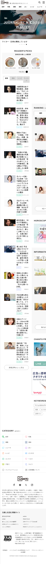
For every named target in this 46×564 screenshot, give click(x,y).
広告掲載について (34, 470)
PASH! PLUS (26, 519)
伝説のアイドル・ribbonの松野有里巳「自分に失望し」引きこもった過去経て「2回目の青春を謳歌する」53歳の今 (23, 327)
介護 (36, 409)
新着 (6, 78)
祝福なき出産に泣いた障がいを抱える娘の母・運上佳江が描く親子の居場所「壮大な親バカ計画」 (22, 280)
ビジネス (31, 453)
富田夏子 (26, 337)
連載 (14, 7)
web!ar (25, 516)
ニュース (39, 7)
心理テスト (38, 413)
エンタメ (19, 103)
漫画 (20, 7)
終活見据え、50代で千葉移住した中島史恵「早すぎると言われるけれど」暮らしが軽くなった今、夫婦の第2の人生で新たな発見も (23, 229)
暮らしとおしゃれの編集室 (9, 521)
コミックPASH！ (6, 526)
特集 (8, 7)
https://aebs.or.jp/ (20, 543)
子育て (7, 464)
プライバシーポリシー (37, 550)
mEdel (3, 519)
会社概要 (23, 552)
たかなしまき (25, 195)
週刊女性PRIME (6, 516)
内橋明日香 (26, 127)
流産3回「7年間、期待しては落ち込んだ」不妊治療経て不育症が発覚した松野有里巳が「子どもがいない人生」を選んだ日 (22, 351)
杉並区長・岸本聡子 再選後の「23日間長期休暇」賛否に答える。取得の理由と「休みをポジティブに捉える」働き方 (23, 116)
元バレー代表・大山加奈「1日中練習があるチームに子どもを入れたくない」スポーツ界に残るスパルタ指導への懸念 (22, 184)
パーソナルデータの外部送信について (20, 550)
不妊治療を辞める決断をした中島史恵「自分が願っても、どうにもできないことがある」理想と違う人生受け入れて (22, 303)
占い (25, 7)
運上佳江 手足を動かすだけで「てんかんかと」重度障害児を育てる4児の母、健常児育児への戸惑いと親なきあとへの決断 (22, 256)
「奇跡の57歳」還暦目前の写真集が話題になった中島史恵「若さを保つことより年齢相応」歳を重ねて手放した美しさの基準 (23, 160)
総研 (3, 7)
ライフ (18, 267)
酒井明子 (26, 103)
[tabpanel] (23, 26)
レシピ (32, 7)
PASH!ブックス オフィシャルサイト (32, 526)
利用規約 (5, 550)
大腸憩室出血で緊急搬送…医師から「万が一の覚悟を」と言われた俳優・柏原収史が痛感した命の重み (22, 93)
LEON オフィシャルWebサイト (10, 524)
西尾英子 (26, 267)
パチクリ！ (26, 524)
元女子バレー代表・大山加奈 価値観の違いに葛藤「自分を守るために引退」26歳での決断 (22, 206)
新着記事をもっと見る (16, 367)
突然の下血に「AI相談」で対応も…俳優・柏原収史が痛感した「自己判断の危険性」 (22, 138)
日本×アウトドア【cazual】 (30, 521)
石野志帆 (26, 170)
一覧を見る (21, 72)
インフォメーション (11, 470)
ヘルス (30, 459)
